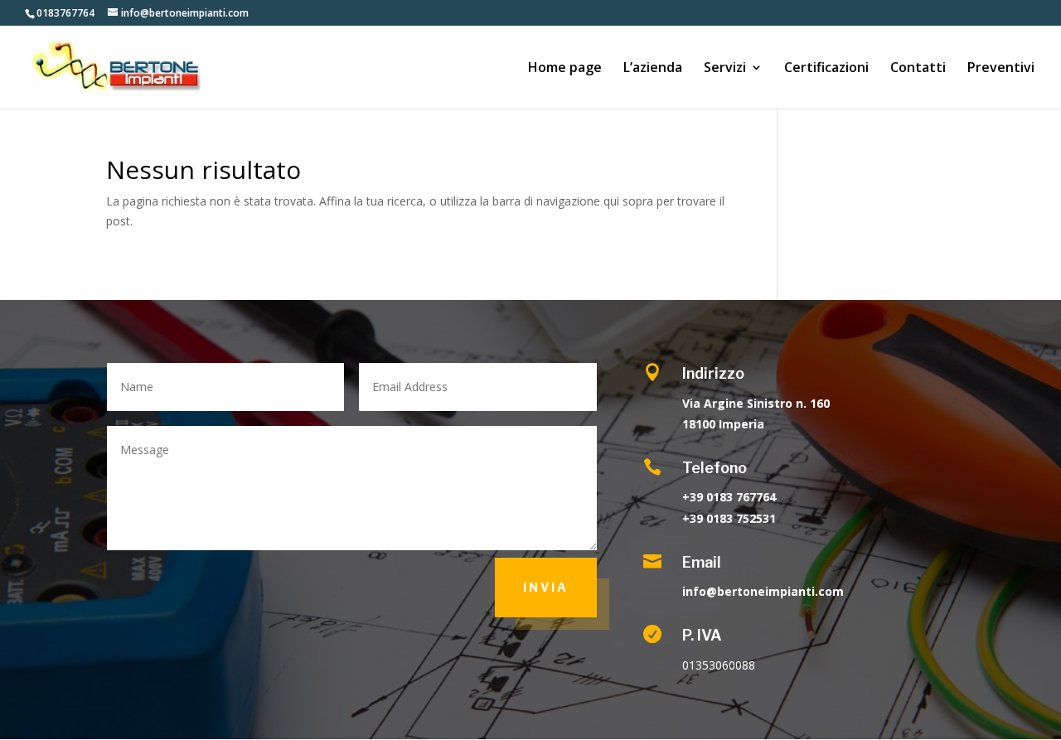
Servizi (725, 68)
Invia (546, 587)
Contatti (918, 68)
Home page (565, 68)
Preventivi (1000, 68)
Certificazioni (826, 68)
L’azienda (652, 68)
